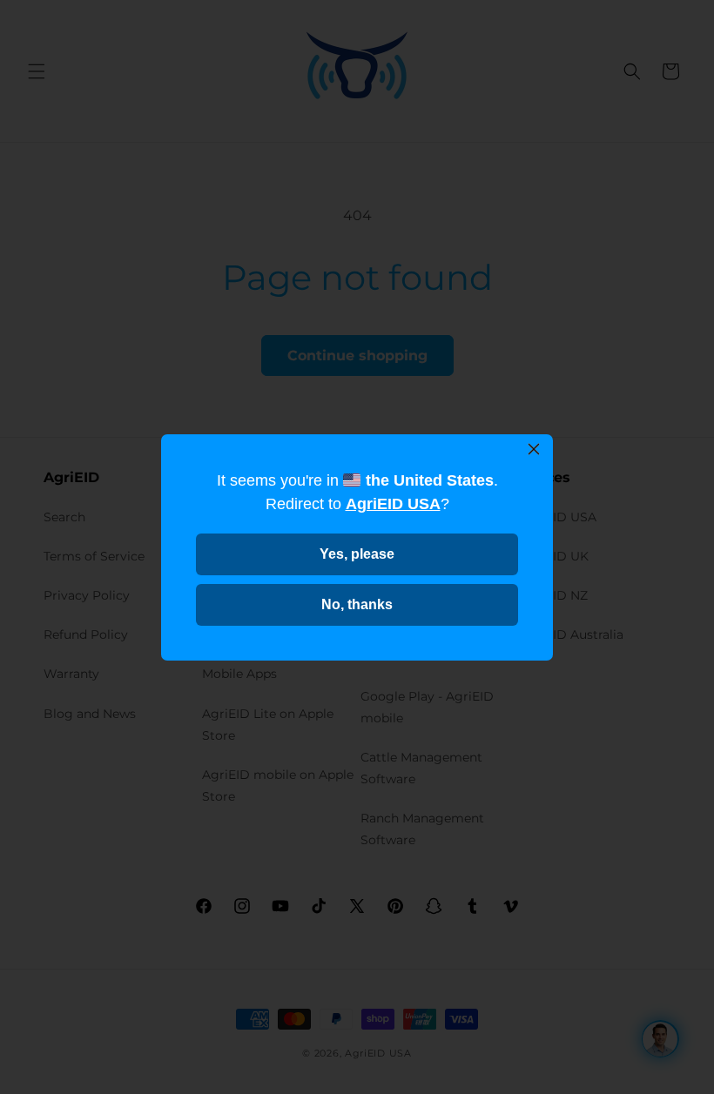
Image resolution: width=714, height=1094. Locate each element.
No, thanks (357, 604)
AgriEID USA (393, 504)
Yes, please (357, 554)
